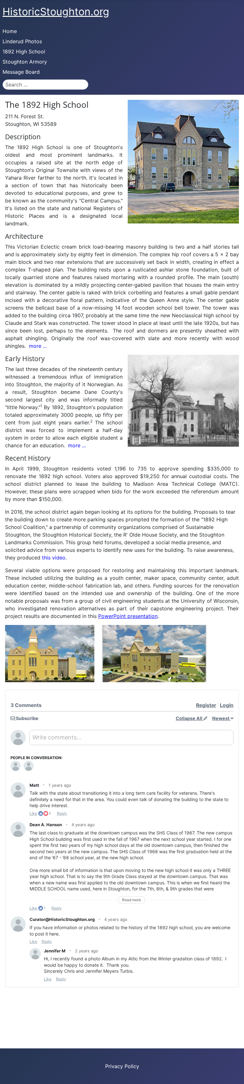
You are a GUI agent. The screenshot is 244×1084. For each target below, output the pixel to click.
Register (206, 705)
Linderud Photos (22, 41)
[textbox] (131, 739)
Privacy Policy (122, 1066)
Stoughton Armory (25, 61)
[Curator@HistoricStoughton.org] (29, 766)
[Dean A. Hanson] (15, 766)
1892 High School (24, 51)
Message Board (21, 72)
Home (10, 31)
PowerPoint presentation (128, 616)
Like (33, 813)
